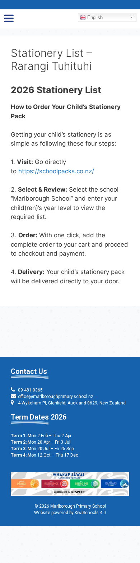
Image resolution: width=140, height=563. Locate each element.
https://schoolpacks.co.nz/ (56, 171)
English (94, 17)
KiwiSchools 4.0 (90, 512)
